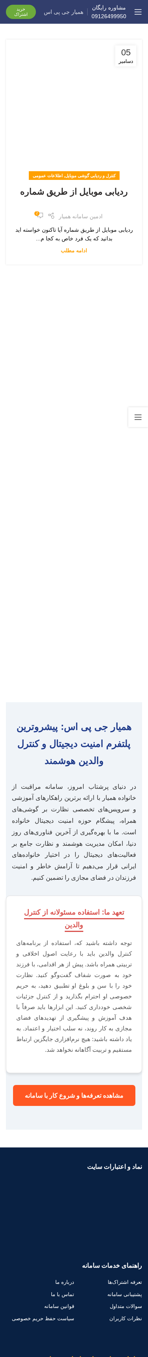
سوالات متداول (126, 1306)
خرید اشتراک (21, 12)
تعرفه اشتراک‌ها (125, 1282)
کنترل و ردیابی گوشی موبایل (90, 175)
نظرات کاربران (125, 1318)
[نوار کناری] (138, 417)
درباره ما (64, 1282)
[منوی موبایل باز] (138, 12)
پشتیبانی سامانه (124, 1294)
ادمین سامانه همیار (81, 216)
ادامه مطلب (74, 250)
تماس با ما (62, 1294)
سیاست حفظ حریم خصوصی (43, 1318)
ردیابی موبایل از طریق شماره (74, 192)
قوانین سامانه (59, 1306)
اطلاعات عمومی (48, 175)
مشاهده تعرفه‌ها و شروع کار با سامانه (74, 1095)
